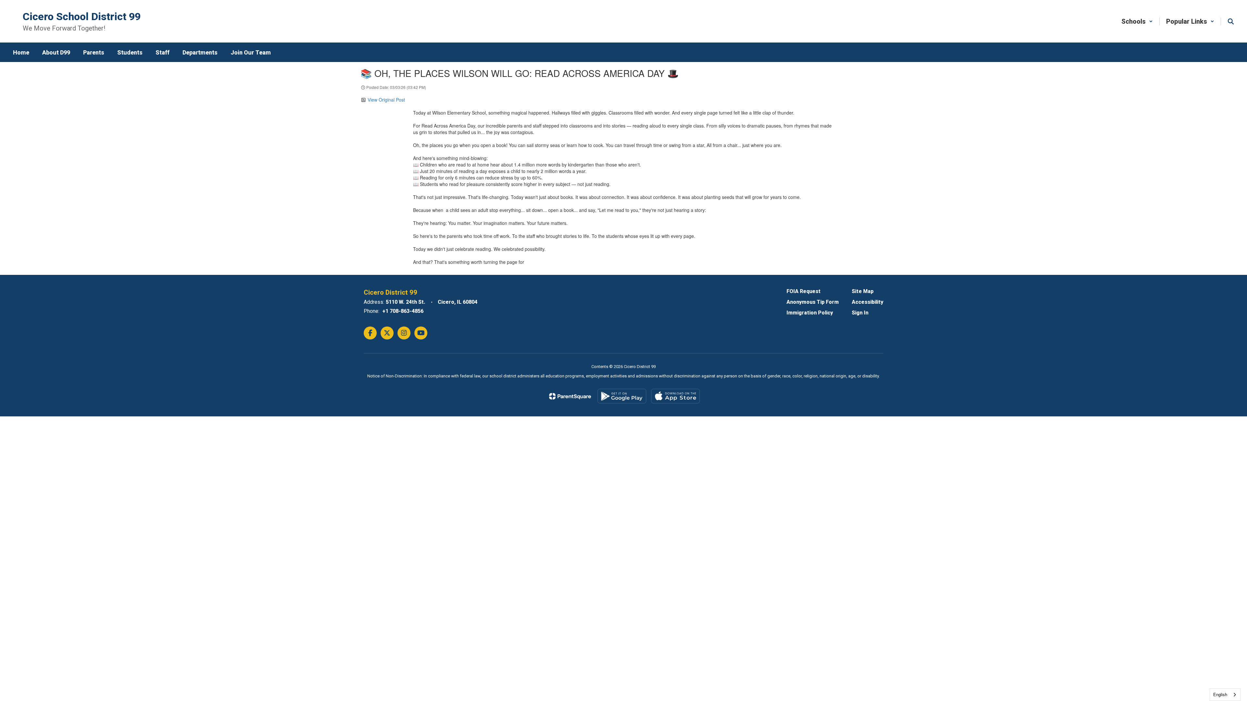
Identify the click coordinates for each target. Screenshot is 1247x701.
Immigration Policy (810, 313)
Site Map (863, 291)
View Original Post (386, 99)
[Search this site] (1231, 21)
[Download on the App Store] (675, 396)
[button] (1137, 21)
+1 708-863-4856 (402, 311)
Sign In (860, 313)
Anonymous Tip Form (813, 302)
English (1220, 694)
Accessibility (867, 302)
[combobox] (1225, 694)
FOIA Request (804, 291)
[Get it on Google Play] (622, 396)
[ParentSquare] (570, 396)
